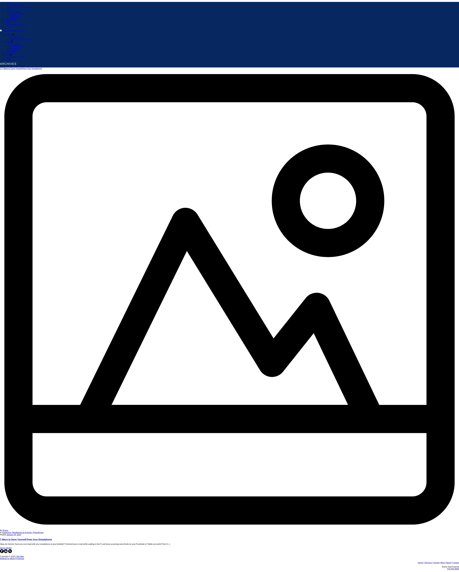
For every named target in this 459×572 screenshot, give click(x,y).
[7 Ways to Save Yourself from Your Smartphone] (229, 298)
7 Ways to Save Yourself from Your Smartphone (26, 539)
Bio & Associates (17, 24)
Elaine (5, 530)
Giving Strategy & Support (21, 7)
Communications (17, 5)
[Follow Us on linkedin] (6, 552)
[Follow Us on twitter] (10, 552)
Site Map (20, 556)
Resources (14, 16)
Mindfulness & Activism (22, 533)
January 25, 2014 (13, 535)
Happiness (6, 533)
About (7, 22)
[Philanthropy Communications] (13, 31)
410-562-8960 (453, 569)
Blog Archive (10, 20)
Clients (8, 9)
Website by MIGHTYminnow (12, 559)
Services (8, 3)
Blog (443, 563)
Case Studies (15, 12)
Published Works (17, 14)
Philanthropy (38, 533)
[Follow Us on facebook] (2, 552)
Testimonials (15, 18)
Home (420, 563)
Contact (8, 27)
